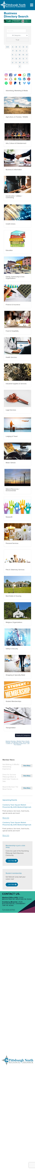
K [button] (12, 55)
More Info (6, 818)
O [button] (26, 55)
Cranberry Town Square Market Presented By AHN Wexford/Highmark (17, 806)
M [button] (19, 55)
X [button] (23, 62)
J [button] (26, 51)
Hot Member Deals (16, 742)
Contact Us (9, 743)
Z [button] (19, 66)
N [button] (23, 55)
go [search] (18, 40)
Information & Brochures (19, 743)
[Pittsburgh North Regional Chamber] (13, 9)
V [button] (16, 62)
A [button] (12, 47)
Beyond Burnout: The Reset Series (10, 788)
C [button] (19, 47)
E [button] (26, 47)
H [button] (20, 51)
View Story (26, 766)
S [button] (23, 59)
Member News (21, 741)
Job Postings (26, 742)
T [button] (26, 59)
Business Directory (11, 741)
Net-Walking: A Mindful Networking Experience (11, 766)
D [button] (23, 47)
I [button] (23, 51)
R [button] (19, 59)
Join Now (11, 861)
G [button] (16, 51)
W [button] (19, 62)
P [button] (12, 59)
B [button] (16, 47)
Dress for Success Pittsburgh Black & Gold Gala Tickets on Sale (10, 778)
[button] (23, 735)
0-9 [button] (7, 47)
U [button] (12, 62)
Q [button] (16, 59)
